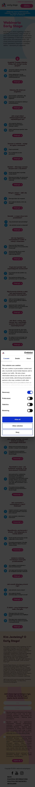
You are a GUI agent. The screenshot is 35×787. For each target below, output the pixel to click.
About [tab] (29, 358)
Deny (17, 432)
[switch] (30, 398)
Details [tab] (17, 358)
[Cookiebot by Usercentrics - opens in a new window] (25, 353)
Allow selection (17, 426)
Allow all (17, 419)
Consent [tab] (6, 358)
